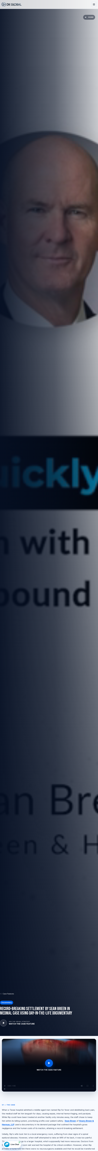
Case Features (8, 994)
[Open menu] (94, 4)
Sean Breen (70, 1121)
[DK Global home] (11, 4)
